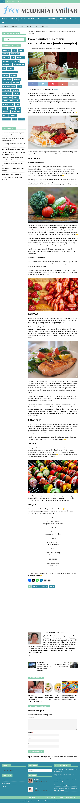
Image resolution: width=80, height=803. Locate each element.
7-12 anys (45, 26)
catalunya (15, 61)
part (4, 108)
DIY (4, 68)
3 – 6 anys (36, 26)
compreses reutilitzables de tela (69, 797)
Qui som (20, 1)
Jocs (19, 86)
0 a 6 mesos (4, 26)
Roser (36, 788)
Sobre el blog (11, 1)
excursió (16, 83)
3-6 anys (35, 586)
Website (30, 744)
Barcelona (20, 57)
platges (11, 108)
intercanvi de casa (9, 86)
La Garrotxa (7, 94)
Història (4, 18)
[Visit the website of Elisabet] (28, 656)
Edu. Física (72, 18)
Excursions (7, 83)
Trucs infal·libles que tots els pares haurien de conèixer (53, 697)
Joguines (6, 90)
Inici (2, 1)
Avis (13, 57)
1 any (22, 26)
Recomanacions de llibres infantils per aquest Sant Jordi (69, 697)
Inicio (3, 780)
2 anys (29, 26)
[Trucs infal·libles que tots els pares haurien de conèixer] (53, 687)
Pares (17, 104)
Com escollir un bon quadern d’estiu (13, 149)
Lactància (15, 90)
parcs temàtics (8, 104)
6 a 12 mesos (14, 26)
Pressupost (16, 112)
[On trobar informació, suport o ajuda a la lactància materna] (36, 687)
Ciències (22, 18)
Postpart (6, 112)
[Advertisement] (53, 607)
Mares (16, 97)
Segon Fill (12, 115)
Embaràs (5, 75)
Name (30, 732)
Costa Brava (7, 65)
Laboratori (62, 18)
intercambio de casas (35, 797)
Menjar (44, 586)
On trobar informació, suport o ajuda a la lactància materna (35, 698)
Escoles (13, 75)
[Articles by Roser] (30, 791)
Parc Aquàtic (14, 101)
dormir (10, 68)
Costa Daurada (19, 65)
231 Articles (60, 633)
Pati (3, 22)
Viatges (21, 119)
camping (6, 61)
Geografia (13, 18)
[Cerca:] (14, 39)
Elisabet (49, 48)
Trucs (52, 586)
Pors (18, 108)
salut (5, 115)
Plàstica (39, 18)
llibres (16, 94)
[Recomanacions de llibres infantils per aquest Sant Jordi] (70, 687)
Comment (31, 718)
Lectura (31, 18)
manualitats (7, 97)
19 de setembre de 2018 (38, 48)
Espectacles (7, 79)
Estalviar (17, 79)
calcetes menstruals (50, 797)
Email (30, 738)
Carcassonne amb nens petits (11, 174)
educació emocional (10, 72)
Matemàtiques (50, 18)
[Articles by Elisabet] (30, 782)
